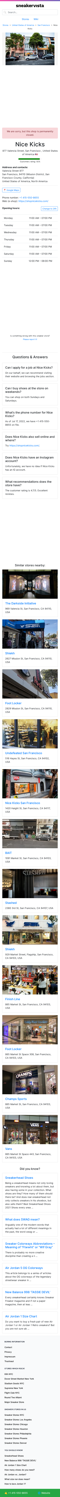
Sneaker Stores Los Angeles (18, 1419)
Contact (8, 1347)
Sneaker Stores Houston (16, 1429)
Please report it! (30, 339)
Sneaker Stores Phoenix (16, 1438)
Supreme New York (14, 1388)
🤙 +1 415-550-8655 (16, 1492)
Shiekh (10, 653)
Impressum (10, 1356)
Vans (8, 1149)
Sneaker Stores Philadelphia (18, 1433)
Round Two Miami (13, 1397)
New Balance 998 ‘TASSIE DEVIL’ (27, 1292)
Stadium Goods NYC (14, 1383)
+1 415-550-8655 (29, 197)
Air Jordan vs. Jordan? (15, 1474)
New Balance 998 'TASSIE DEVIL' (20, 1460)
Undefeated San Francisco (23, 753)
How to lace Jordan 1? (15, 1484)
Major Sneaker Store (14, 1402)
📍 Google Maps (11, 190)
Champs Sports (16, 1099)
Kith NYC (9, 1374)
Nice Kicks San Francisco (22, 803)
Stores (25, 19)
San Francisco (44, 25)
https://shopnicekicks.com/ (33, 201)
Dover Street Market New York (19, 1378)
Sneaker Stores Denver (16, 1443)
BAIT (8, 853)
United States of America (23, 25)
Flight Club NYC (12, 1392)
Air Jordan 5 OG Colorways (24, 1268)
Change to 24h (49, 208)
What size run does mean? (17, 1479)
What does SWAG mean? (22, 1219)
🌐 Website (44, 1492)
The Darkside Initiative (20, 603)
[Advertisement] (30, 98)
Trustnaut (9, 1361)
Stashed (11, 903)
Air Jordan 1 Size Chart (21, 1316)
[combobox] (30, 12)
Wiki (36, 19)
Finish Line (12, 999)
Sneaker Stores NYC (14, 1415)
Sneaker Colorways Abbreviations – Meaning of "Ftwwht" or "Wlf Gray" (30, 1245)
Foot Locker (13, 703)
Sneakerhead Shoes (19, 1177)
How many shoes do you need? (20, 1470)
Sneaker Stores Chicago (16, 1424)
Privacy (8, 1352)
